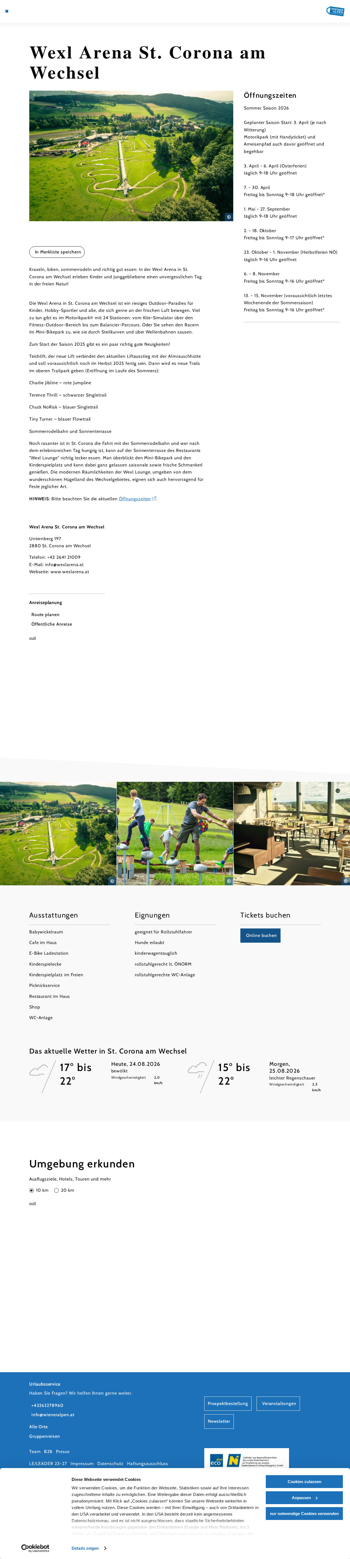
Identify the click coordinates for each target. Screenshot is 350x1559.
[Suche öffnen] (38, 11)
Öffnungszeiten (135, 498)
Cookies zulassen (304, 1481)
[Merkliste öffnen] (32, 11)
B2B (48, 1451)
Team (35, 1451)
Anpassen (301, 1497)
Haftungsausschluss (147, 1463)
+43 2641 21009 (63, 557)
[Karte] (19, 11)
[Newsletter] (25, 11)
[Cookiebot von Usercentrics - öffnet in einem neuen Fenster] (35, 1548)
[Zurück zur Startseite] (335, 11)
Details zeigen (85, 1548)
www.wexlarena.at (70, 571)
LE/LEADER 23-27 (48, 1463)
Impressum (82, 1463)
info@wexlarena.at (64, 564)
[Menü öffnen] (6, 11)
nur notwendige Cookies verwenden (304, 1513)
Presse (63, 1451)
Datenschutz (110, 1463)
